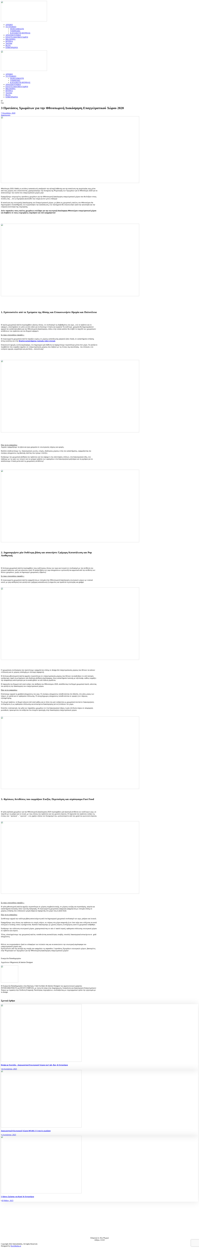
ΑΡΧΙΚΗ (9, 25)
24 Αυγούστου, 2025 (9, 1069)
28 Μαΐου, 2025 (7, 1201)
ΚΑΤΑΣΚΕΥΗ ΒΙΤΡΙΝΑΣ (20, 33)
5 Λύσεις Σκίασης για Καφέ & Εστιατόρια (17, 1197)
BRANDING (11, 39)
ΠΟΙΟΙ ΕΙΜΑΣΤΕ (17, 29)
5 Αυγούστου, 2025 (9, 1135)
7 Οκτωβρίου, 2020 (8, 113)
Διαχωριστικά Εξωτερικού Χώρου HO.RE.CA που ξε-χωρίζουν (26, 1131)
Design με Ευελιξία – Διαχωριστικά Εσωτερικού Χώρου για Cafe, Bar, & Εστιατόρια (34, 1065)
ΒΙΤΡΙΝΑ (9, 41)
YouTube (9, 43)
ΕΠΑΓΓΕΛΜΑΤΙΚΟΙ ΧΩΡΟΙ (17, 37)
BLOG (8, 45)
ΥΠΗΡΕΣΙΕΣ (15, 31)
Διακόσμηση (5, 115)
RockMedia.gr (16, 1246)
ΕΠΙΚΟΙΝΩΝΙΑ (12, 47)
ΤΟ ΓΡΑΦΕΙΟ (11, 27)
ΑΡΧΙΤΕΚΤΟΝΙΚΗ (13, 35)
